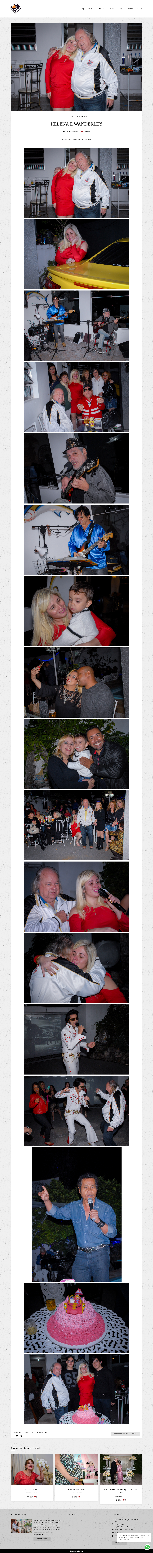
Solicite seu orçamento (125, 1434)
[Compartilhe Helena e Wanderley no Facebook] (13, 1436)
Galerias (112, 9)
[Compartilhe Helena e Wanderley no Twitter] (17, 1436)
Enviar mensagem (119, 1524)
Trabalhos (100, 9)
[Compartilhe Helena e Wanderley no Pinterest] (21, 1436)
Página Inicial (86, 9)
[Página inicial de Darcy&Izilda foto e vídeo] (18, 8)
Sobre (130, 9)
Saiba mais (42, 1539)
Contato (140, 9)
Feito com (76, 1551)
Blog (122, 9)
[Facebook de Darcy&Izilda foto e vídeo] (112, 1536)
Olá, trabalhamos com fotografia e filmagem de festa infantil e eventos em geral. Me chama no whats (132, 1537)
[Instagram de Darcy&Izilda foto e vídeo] (116, 1536)
